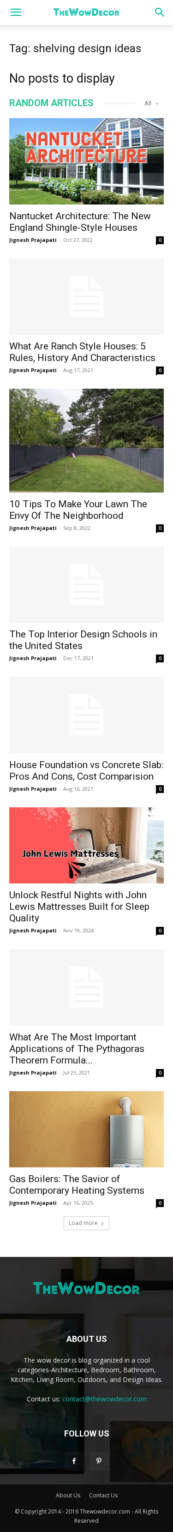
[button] (15, 12)
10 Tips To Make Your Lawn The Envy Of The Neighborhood (78, 510)
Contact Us (103, 1495)
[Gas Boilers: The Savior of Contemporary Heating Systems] (86, 1129)
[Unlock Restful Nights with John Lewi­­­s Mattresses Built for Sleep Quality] (86, 845)
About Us (68, 1495)
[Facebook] (74, 1461)
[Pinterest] (99, 1461)
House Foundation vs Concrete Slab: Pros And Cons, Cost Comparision (86, 770)
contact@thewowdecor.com (104, 1398)
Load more (83, 1223)
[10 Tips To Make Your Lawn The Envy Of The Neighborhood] (86, 440)
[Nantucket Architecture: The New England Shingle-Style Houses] (86, 161)
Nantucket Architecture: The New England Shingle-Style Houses (80, 221)
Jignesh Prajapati (33, 239)
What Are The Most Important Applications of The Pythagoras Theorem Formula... (76, 1049)
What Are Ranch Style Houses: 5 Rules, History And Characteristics (82, 352)
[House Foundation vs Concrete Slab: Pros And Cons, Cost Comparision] (86, 715)
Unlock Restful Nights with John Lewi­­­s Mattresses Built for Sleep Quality (79, 906)
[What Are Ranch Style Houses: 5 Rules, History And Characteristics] (86, 296)
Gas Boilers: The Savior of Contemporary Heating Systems (76, 1184)
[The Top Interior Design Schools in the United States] (86, 585)
